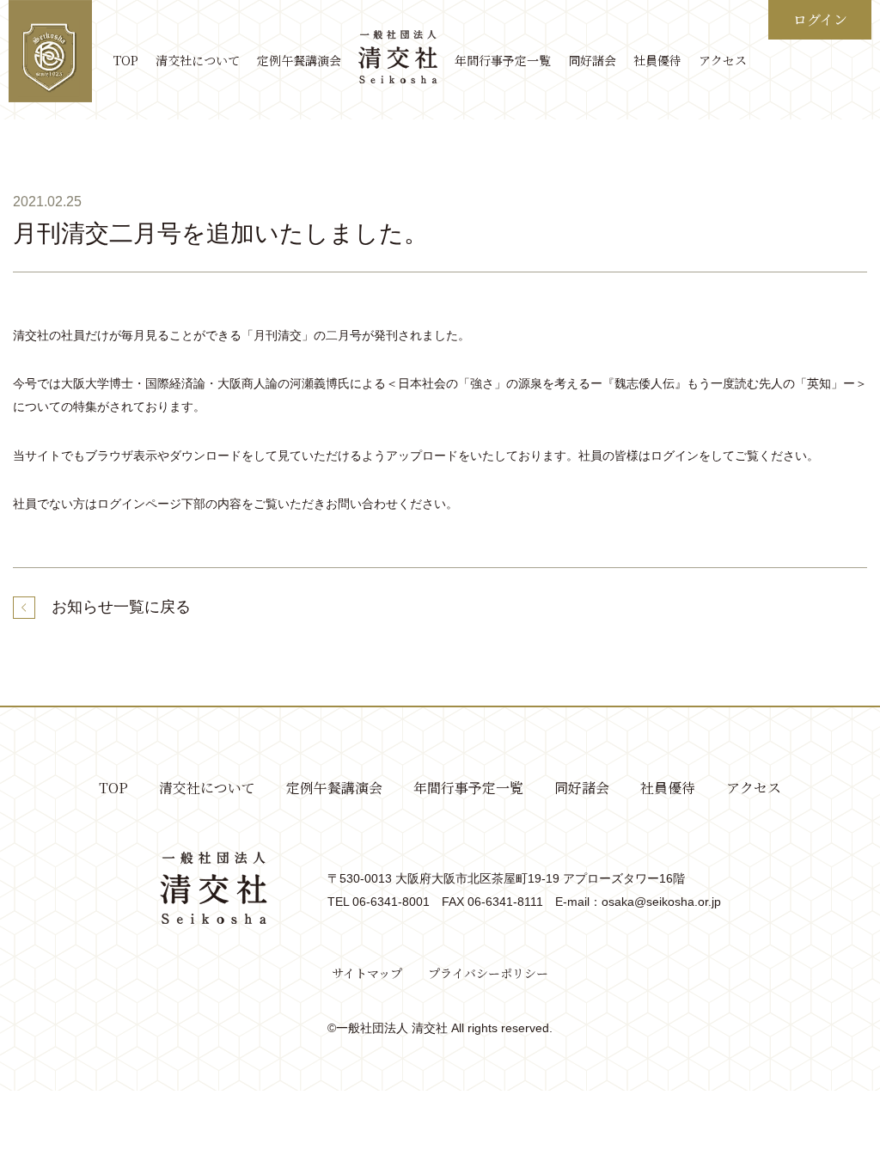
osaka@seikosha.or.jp (661, 901)
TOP (125, 60)
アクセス (723, 60)
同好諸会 (592, 60)
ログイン (820, 19)
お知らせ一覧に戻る (121, 606)
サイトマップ (367, 972)
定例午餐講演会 (299, 60)
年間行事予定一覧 (503, 60)
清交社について (198, 60)
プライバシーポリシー (488, 972)
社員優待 (657, 60)
